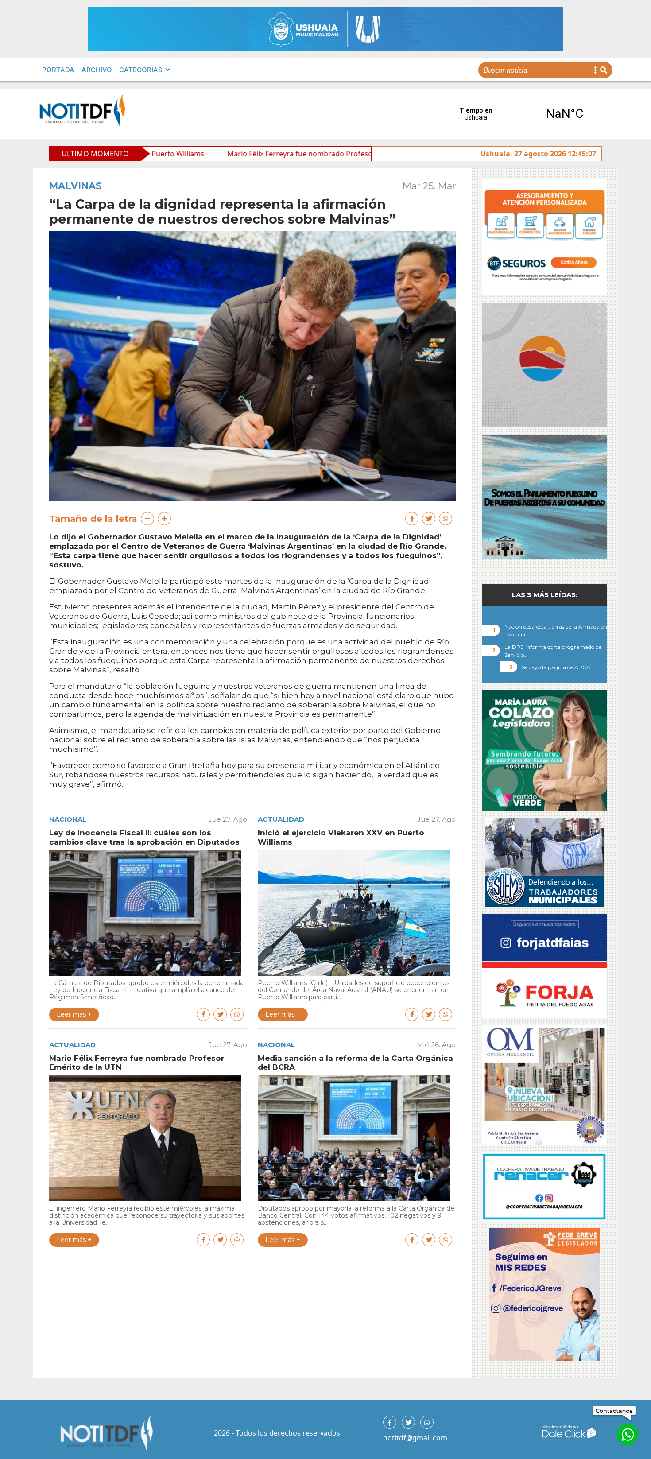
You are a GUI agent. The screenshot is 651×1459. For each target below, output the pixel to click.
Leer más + (74, 1014)
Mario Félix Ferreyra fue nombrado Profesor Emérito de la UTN (234, 154)
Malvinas (75, 185)
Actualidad (281, 819)
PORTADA (58, 70)
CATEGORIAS (141, 70)
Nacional (67, 819)
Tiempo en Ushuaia (520, 114)
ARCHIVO (96, 70)
